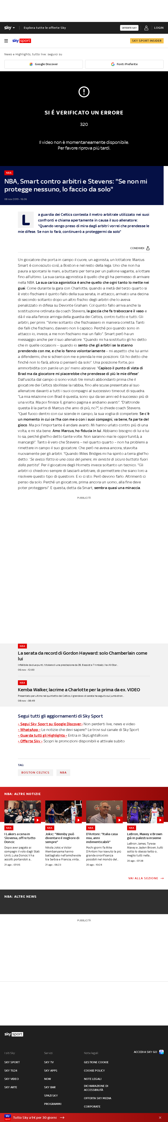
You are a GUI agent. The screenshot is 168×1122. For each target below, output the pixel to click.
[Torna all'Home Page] (21, 41)
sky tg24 (11, 1070)
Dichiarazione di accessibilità (96, 1088)
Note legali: (91, 1053)
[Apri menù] (6, 41)
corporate (92, 1106)
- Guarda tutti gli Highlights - (42, 735)
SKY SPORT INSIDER (147, 40)
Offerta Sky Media (97, 1098)
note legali (92, 1079)
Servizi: (48, 1053)
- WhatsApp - (29, 729)
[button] (77, 1117)
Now (47, 1079)
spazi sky (51, 1095)
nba (63, 772)
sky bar (50, 1087)
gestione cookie (96, 1062)
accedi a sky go (145, 1052)
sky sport (12, 1062)
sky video (11, 1079)
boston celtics (35, 772)
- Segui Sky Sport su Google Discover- (50, 724)
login (159, 27)
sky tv (49, 1062)
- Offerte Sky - (30, 741)
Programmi (52, 1104)
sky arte (10, 1087)
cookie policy (94, 1070)
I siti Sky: (9, 1053)
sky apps (51, 1070)
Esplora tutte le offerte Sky (45, 27)
